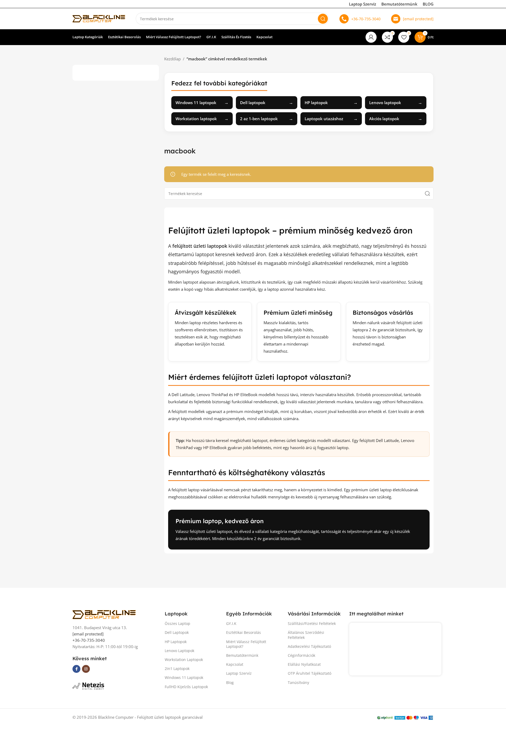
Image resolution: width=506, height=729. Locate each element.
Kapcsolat (234, 664)
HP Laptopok (176, 641)
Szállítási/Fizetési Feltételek (312, 623)
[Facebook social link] (76, 669)
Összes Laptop (177, 623)
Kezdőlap (172, 58)
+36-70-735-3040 (366, 18)
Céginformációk (301, 655)
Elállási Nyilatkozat (304, 664)
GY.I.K (231, 623)
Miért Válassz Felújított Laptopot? (246, 644)
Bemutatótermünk (399, 4)
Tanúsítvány (298, 682)
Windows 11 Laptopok (184, 677)
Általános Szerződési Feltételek (306, 635)
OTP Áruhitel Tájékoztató (309, 673)
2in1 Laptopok (177, 668)
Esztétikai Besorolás (243, 632)
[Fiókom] (371, 37)
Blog (230, 682)
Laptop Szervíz (362, 4)
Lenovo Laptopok (179, 650)
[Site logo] (98, 18)
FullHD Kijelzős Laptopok (186, 686)
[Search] (323, 19)
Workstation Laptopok (184, 659)
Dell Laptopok (177, 632)
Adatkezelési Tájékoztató (309, 646)
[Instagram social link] (86, 669)
